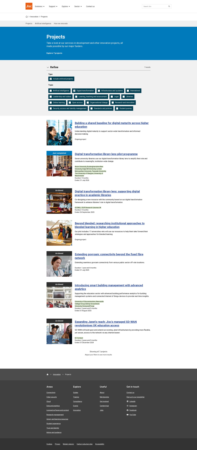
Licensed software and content (58, 410)
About (102, 392)
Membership (104, 397)
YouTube (133, 415)
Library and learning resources (57, 419)
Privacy (57, 444)
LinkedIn (132, 401)
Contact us (90, 6)
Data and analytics (53, 406)
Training (76, 397)
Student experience (54, 423)
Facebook (133, 410)
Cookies (49, 444)
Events (75, 406)
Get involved (104, 401)
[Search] (169, 6)
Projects (44, 17)
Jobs (101, 410)
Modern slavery (68, 444)
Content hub (104, 406)
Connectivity (51, 392)
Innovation (34, 17)
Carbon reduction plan (85, 444)
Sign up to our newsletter (136, 397)
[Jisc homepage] (29, 6)
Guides (75, 392)
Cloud (49, 401)
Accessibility (99, 444)
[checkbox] (61, 79)
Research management (55, 415)
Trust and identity (53, 428)
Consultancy (77, 401)
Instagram (133, 406)
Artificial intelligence (43, 23)
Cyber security (52, 397)
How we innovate (61, 23)
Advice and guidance (54, 432)
